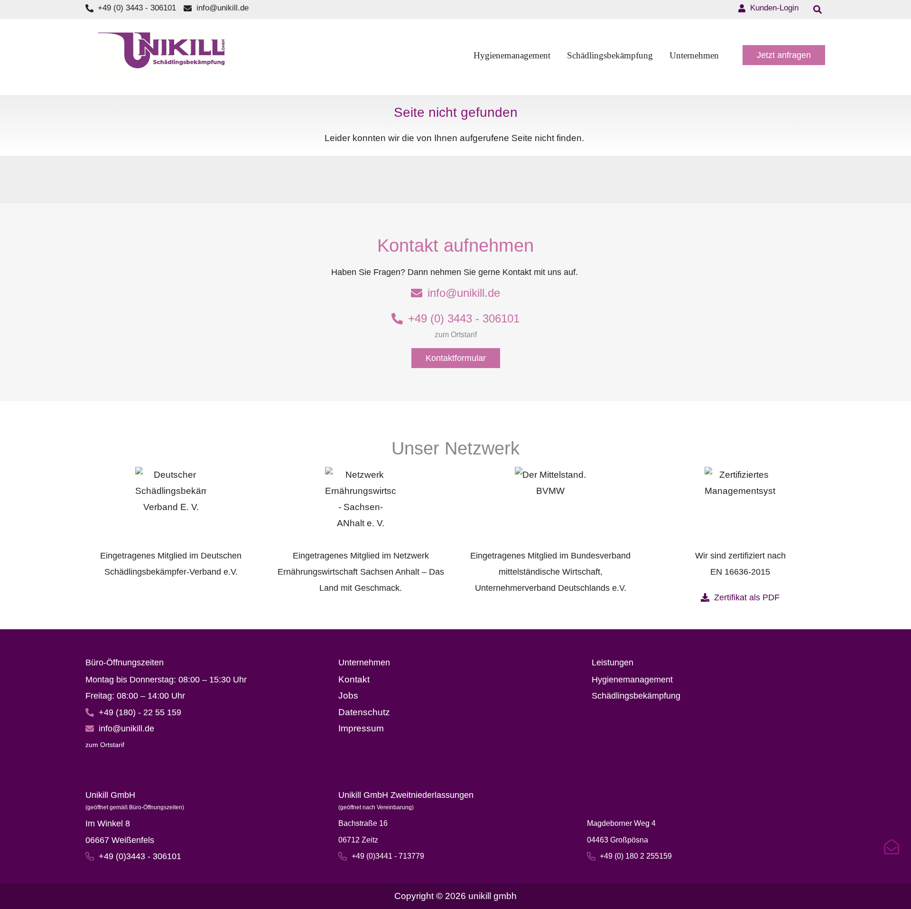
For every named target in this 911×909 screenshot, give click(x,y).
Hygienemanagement (632, 679)
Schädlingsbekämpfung (636, 696)
